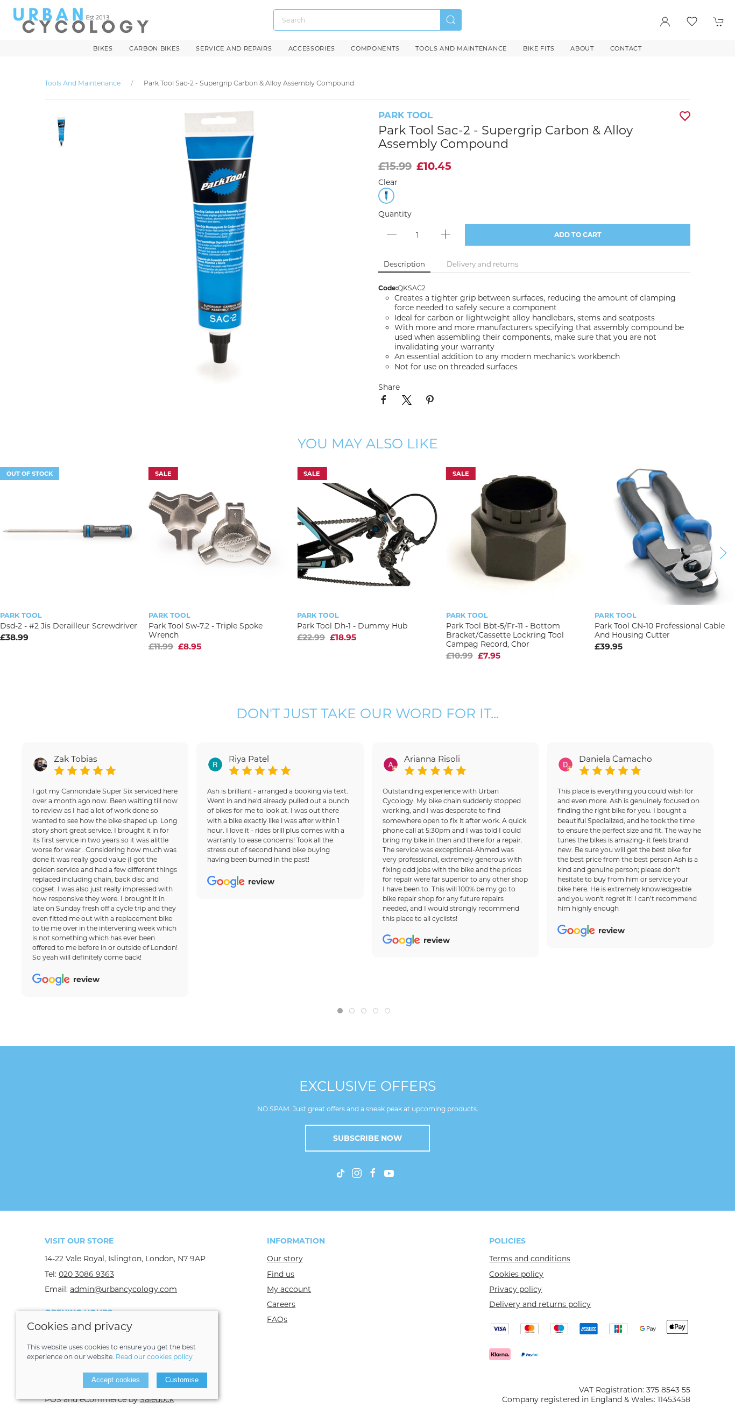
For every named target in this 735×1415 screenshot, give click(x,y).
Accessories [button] (311, 48)
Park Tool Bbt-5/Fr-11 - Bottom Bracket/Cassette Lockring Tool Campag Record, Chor (505, 635)
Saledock (157, 1399)
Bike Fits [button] (538, 48)
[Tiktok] (340, 1173)
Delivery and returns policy (540, 1304)
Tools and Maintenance (83, 83)
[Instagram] (356, 1173)
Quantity (395, 214)
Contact (626, 48)
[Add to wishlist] (423, 479)
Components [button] (375, 48)
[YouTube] (389, 1173)
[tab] (340, 1010)
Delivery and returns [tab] (483, 264)
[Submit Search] (451, 20)
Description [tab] (404, 264)
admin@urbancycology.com (123, 1289)
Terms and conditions (529, 1258)
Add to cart (578, 235)
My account (289, 1289)
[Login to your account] (665, 21)
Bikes (103, 48)
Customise (182, 1380)
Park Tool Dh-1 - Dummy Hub (352, 626)
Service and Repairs (234, 48)
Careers (281, 1304)
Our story (285, 1258)
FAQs (277, 1319)
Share (389, 387)
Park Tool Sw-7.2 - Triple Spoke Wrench (206, 630)
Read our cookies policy (154, 1357)
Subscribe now (367, 1138)
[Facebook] (372, 1173)
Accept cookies (115, 1380)
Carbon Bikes (154, 48)
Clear (388, 182)
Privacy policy (515, 1289)
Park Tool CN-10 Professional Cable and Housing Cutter (660, 630)
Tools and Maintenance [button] (461, 48)
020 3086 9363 (86, 1274)
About (582, 48)
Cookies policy (516, 1274)
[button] (692, 21)
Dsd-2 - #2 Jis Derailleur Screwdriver (68, 626)
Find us (280, 1274)
